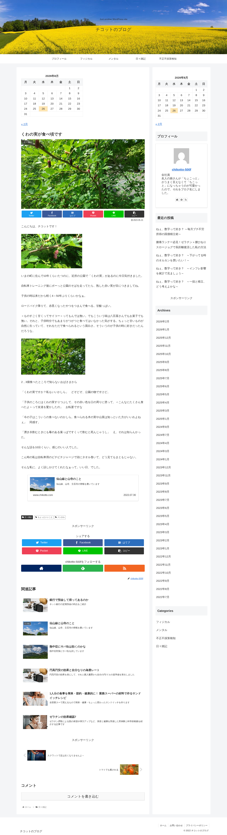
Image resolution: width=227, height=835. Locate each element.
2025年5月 (162, 394)
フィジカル (163, 622)
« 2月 (24, 124)
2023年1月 (162, 548)
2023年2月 (162, 540)
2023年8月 (162, 491)
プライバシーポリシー (197, 825)
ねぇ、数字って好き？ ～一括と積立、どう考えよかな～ (181, 284)
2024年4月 (162, 443)
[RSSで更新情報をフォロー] (124, 568)
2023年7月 (162, 499)
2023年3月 (162, 532)
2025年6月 (162, 386)
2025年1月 (162, 418)
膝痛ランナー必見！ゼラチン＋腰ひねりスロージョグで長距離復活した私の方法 (181, 245)
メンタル (61, 517)
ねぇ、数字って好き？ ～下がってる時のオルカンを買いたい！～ (181, 258)
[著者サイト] (41, 568)
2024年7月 (162, 434)
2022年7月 (162, 597)
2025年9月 (162, 362)
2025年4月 (162, 402)
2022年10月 (163, 572)
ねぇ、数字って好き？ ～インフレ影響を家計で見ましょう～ (181, 271)
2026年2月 (162, 321)
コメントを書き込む (83, 796)
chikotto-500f (181, 169)
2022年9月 (162, 580)
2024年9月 (162, 426)
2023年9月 (162, 483)
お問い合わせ (176, 825)
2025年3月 (162, 410)
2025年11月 (163, 345)
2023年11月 (163, 475)
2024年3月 (162, 451)
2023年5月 (162, 516)
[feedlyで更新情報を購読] (83, 568)
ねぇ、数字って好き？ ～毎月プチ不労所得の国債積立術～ (180, 232)
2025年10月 (163, 353)
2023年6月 (162, 507)
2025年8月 (162, 370)
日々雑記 (28, 517)
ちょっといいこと (45, 517)
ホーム (163, 825)
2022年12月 (163, 556)
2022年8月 (162, 589)
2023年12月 (163, 467)
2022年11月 (163, 564)
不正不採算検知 (166, 638)
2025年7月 (162, 378)
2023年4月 (162, 524)
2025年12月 (163, 337)
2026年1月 (162, 329)
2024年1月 (162, 459)
